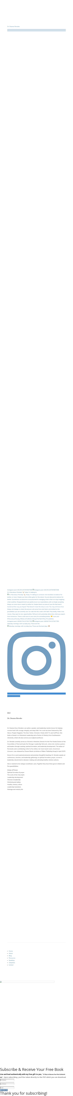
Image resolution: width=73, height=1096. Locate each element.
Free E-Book (14, 831)
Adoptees (12, 963)
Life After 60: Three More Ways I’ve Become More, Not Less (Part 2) (36, 361)
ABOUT (10, 302)
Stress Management (46, 446)
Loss (55, 403)
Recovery (27, 487)
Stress (40, 424)
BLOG (9, 307)
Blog (10, 956)
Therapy (33, 487)
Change (31, 367)
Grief (33, 403)
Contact (11, 965)
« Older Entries (11, 497)
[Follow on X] (34, 324)
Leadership (49, 403)
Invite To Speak (15, 570)
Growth (42, 367)
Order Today (14, 184)
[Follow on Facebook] (31, 324)
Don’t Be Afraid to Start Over (24, 399)
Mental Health (27, 424)
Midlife (52, 367)
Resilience (58, 367)
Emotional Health (21, 386)
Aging (26, 367)
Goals (30, 403)
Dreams (36, 367)
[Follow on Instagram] (41, 324)
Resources (12, 958)
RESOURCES (12, 312)
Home (11, 951)
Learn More (36, 53)
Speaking (11, 960)
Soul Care (36, 446)
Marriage (19, 468)
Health (47, 367)
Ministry (40, 386)
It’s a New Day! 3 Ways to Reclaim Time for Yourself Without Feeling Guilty (27, 440)
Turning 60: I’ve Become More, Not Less (30, 383)
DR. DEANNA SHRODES (36, 13)
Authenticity (20, 367)
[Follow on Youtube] (38, 324)
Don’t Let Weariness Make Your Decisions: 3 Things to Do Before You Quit (31, 420)
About (11, 953)
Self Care (15, 405)
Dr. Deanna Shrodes (13, 27)
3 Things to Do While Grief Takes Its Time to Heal (23, 482)
